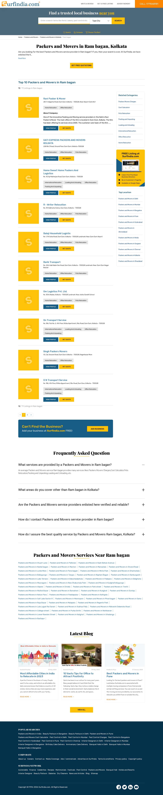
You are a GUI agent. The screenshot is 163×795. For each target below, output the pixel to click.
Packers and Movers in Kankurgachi (125, 575)
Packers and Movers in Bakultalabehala (66, 579)
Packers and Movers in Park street (87, 587)
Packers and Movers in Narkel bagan (33, 567)
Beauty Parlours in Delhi (79, 734)
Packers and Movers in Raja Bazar (32, 603)
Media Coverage (52, 759)
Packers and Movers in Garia (129, 599)
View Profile (51, 128)
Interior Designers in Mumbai (116, 741)
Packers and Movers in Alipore (30, 587)
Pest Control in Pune (50, 741)
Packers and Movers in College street (33, 611)
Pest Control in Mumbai (77, 737)
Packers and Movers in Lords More (32, 571)
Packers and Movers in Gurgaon (130, 244)
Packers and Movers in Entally (58, 587)
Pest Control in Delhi (58, 737)
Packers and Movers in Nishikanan (98, 611)
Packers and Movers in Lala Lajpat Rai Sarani (36, 607)
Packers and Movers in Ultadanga (100, 614)
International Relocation (53, 182)
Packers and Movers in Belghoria (127, 579)
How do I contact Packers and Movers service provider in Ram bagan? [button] (66, 519)
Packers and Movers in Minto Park (94, 571)
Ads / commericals (68, 759)
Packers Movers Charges (127, 102)
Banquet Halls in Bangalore (29, 748)
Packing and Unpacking (53, 186)
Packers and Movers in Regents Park (93, 603)
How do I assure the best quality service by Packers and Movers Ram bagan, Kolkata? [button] (76, 534)
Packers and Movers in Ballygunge (32, 575)
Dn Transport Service (54, 320)
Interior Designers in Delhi (92, 741)
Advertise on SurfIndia (87, 759)
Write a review (87, 4)
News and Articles (76, 773)
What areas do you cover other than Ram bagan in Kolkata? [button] (58, 490)
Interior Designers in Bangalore (31, 744)
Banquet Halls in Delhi (98, 744)
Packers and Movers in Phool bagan (100, 599)
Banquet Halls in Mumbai (119, 744)
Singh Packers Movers (55, 351)
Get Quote (67, 128)
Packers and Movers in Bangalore (130, 210)
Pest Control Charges (98, 737)
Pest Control (82, 770)
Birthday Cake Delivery (55, 744)
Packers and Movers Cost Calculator (33, 737)
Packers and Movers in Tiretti (116, 587)
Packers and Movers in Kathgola (94, 595)
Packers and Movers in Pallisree (63, 563)
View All (81, 710)
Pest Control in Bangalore (119, 737)
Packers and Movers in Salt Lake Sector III (35, 599)
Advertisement (123, 4)
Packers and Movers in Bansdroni (64, 591)
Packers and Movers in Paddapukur (63, 595)
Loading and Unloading (73, 182)
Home (20, 37)
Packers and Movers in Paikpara (98, 579)
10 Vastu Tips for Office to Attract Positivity (78, 675)
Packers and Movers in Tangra (61, 575)
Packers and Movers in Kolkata (50, 37)
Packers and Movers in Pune (128, 216)
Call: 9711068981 (149, 4)
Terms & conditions (106, 759)
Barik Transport (52, 262)
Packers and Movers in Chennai (129, 249)
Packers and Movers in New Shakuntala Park (67, 583)
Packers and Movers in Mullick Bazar (33, 591)
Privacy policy (121, 759)
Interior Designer (25, 773)
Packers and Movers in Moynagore (32, 583)
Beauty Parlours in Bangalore (55, 734)
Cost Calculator (124, 107)
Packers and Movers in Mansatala (92, 567)
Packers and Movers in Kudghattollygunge (106, 583)
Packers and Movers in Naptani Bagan (92, 575)
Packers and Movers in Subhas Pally (72, 607)
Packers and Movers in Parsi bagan (63, 571)
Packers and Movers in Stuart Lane (32, 563)
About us (22, 759)
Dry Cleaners (62, 773)
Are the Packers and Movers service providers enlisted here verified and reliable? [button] (73, 504)
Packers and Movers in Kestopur (31, 618)
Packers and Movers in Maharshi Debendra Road (110, 607)
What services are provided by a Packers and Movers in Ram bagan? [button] (65, 465)
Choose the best (94, 32)
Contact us (39, 759)
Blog (87, 773)
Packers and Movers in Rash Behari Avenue (96, 563)
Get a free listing (105, 4)
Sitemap (94, 773)
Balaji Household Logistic (57, 233)
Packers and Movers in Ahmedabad (126, 230)
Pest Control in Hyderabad (29, 741)
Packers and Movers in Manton (63, 567)
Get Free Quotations (82, 65)
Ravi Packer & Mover (54, 98)
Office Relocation (66, 107)
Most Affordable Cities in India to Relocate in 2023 (37, 675)
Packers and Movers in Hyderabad (130, 222)
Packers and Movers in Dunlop (122, 591)
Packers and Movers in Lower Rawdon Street (36, 614)
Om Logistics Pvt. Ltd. (55, 291)
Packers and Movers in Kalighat (71, 614)
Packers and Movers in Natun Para (32, 595)
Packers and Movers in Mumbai (129, 205)
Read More (22, 58)
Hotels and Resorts (126, 770)
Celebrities (41, 770)
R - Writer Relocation (54, 204)
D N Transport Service (55, 380)
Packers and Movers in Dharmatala (125, 571)
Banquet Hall (111, 770)
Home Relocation (51, 107)
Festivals (71, 770)
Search (118, 21)
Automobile (23, 770)
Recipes (51, 770)
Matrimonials (61, 770)
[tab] (81, 471)
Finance (32, 770)
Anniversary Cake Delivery (77, 744)
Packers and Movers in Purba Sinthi (66, 611)
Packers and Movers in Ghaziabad (130, 261)
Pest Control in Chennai (70, 741)
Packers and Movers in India (29, 734)
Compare (79, 32)
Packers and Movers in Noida (129, 238)
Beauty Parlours (40, 773)
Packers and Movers (31, 37)
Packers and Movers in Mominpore (69, 599)
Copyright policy (135, 759)
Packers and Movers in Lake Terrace (33, 579)
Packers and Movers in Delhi (128, 199)
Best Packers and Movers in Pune (123, 675)
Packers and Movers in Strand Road (123, 567)
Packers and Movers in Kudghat (94, 591)
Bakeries (52, 773)
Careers (30, 759)
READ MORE (24, 697)
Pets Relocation (81, 152)
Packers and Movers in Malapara (62, 603)
